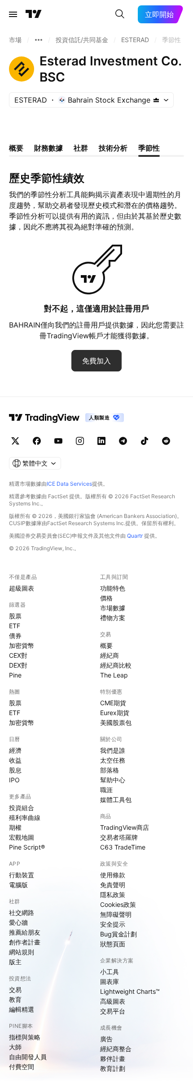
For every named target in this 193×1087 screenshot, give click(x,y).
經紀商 (109, 655)
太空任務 (112, 760)
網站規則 (21, 952)
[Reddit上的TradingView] (166, 441)
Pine (15, 675)
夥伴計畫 (112, 1058)
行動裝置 (21, 875)
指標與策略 (24, 1037)
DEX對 (18, 665)
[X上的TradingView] (15, 441)
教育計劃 (112, 1068)
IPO (14, 780)
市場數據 (112, 608)
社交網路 (21, 912)
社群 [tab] (81, 147)
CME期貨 (113, 703)
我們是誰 (112, 750)
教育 (15, 999)
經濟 (15, 750)
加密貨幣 (21, 645)
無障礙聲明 (116, 914)
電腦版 (18, 885)
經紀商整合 (116, 1048)
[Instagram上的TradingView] (80, 441)
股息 (15, 770)
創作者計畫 (24, 942)
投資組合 (21, 807)
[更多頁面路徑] (39, 40)
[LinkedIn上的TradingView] (101, 441)
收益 (15, 760)
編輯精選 (21, 1009)
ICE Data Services (69, 483)
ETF (14, 626)
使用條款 (112, 875)
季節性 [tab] (149, 147)
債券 (15, 635)
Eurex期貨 (114, 712)
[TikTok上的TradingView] (144, 441)
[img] (156, 100)
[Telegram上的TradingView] (123, 441)
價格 (106, 598)
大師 (15, 1047)
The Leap (114, 675)
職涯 (106, 790)
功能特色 (112, 588)
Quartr (135, 535)
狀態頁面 (112, 944)
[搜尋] (120, 14)
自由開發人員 (28, 1057)
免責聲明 (112, 885)
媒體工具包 (116, 799)
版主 (15, 962)
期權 (15, 827)
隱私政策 (112, 894)
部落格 (109, 770)
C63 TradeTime (122, 847)
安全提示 (112, 924)
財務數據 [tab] (48, 147)
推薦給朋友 (24, 932)
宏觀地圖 (21, 837)
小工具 (109, 971)
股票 (15, 616)
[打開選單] (13, 14)
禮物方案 (112, 617)
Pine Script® (27, 847)
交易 (15, 989)
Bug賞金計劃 (118, 934)
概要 (106, 645)
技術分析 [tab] (113, 147)
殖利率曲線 (24, 817)
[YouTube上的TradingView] (58, 441)
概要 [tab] (16, 147)
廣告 (106, 1039)
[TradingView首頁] (34, 14)
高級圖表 (112, 1001)
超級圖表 (21, 588)
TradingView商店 (124, 827)
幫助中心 (112, 780)
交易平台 (112, 1011)
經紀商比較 (116, 665)
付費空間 (21, 1066)
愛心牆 (18, 922)
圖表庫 (109, 981)
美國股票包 (116, 722)
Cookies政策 (118, 904)
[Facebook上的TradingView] (37, 441)
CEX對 (18, 655)
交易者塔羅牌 (119, 837)
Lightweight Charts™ (130, 991)
